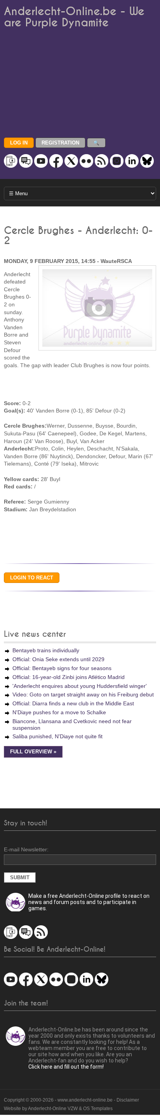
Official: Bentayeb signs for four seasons (61, 668)
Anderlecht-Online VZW (53, 1108)
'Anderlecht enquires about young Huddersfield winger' (79, 686)
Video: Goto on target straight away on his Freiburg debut (83, 694)
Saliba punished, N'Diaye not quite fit (57, 736)
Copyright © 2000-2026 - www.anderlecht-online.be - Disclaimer (71, 1100)
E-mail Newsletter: (26, 849)
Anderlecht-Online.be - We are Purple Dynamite (74, 17)
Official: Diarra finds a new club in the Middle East (73, 703)
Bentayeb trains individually (45, 650)
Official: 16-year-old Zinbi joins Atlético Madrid (68, 677)
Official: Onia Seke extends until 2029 (58, 659)
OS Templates (98, 1108)
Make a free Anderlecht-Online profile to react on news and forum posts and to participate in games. (89, 902)
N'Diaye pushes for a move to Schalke (59, 712)
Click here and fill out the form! (66, 1067)
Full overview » (33, 752)
